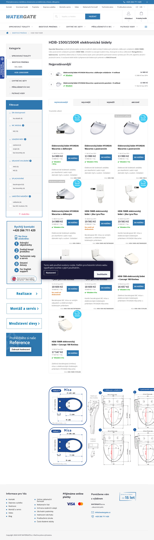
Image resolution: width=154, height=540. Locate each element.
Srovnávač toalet (22, 7)
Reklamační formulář (90, 7)
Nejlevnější (85, 102)
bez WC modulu (20, 206)
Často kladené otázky (45, 522)
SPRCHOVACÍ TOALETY (21, 56)
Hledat (92, 16)
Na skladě (17, 118)
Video (77, 7)
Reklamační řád (43, 505)
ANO (15, 167)
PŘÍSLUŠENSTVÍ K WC (21, 87)
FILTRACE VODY (18, 93)
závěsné (16, 145)
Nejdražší (111, 102)
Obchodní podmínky (45, 511)
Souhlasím (102, 274)
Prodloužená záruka (124, 7)
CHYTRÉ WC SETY (19, 81)
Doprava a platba (49, 7)
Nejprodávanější (61, 102)
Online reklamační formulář (44, 500)
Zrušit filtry (25, 214)
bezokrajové (18, 184)
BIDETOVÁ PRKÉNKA (20, 62)
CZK (141, 7)
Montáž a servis (65, 7)
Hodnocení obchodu (45, 515)
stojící (16, 149)
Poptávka (35, 7)
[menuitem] (21, 27)
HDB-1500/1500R (21, 72)
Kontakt (9, 7)
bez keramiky (18, 153)
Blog (10, 516)
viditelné (17, 202)
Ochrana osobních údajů (47, 508)
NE (15, 131)
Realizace (12, 506)
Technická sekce (107, 7)
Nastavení (51, 272)
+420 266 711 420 (133, 2)
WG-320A (18, 67)
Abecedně (135, 102)
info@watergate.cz (102, 512)
